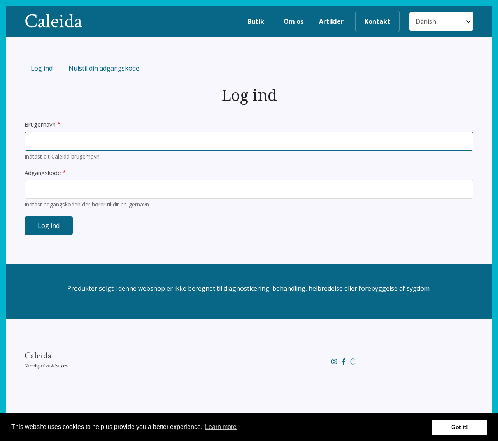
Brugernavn (40, 124)
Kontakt (377, 21)
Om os (293, 21)
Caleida (53, 21)
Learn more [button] (221, 426)
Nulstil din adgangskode (103, 68)
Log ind (45, 69)
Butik (255, 21)
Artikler (331, 21)
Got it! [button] (459, 427)
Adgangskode (43, 172)
